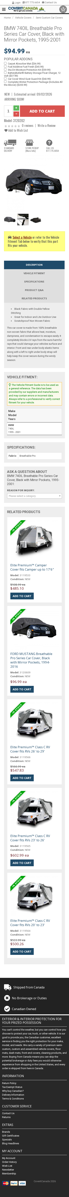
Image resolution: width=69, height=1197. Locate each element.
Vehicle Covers (23, 17)
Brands (6, 1131)
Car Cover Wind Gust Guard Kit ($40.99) (29, 78)
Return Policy (9, 1083)
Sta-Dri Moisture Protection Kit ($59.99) (29, 69)
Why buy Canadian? (13, 1090)
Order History (9, 1162)
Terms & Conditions (13, 1098)
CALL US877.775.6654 (52, 149)
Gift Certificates (10, 1135)
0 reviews (27, 125)
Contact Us (50, 2)
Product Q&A (34, 290)
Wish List (7, 1165)
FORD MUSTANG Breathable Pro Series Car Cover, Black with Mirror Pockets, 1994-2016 (31, 660)
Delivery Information (13, 1094)
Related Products (34, 298)
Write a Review (47, 125)
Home (7, 17)
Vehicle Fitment (34, 273)
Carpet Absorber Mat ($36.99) (24, 63)
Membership (9, 1173)
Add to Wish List (17, 130)
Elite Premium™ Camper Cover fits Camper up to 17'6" (32, 567)
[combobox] (34, 496)
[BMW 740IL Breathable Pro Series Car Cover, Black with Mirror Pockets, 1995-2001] (34, 183)
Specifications (34, 281)
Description (34, 264)
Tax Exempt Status (12, 1087)
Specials (7, 1139)
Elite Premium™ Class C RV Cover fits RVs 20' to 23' (30, 922)
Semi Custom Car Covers (49, 17)
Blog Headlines (10, 1143)
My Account (8, 1158)
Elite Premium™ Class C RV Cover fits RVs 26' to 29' (30, 749)
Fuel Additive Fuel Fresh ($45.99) (26, 66)
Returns (6, 1117)
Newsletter (8, 1169)
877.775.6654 (32, 2)
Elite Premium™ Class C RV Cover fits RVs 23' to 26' (30, 838)
